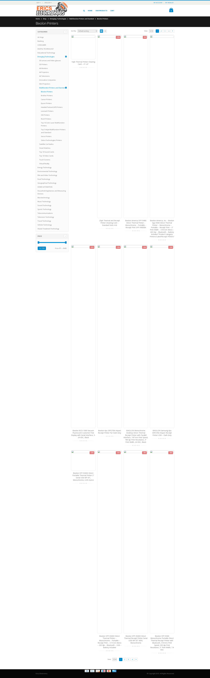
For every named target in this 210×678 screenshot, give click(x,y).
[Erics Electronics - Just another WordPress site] (56, 10)
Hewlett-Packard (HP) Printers (52, 107)
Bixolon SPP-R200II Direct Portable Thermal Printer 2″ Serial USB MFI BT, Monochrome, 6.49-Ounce (83, 476)
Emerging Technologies (58, 19)
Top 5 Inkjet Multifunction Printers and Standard (53, 131)
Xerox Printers (46, 136)
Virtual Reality (44, 163)
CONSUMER (42, 45)
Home (90, 11)
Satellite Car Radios (46, 144)
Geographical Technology (47, 183)
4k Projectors (44, 72)
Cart (112, 11)
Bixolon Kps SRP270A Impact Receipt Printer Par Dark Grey (109, 431)
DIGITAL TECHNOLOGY (46, 49)
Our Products (101, 11)
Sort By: (73, 31)
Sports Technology (44, 209)
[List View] (105, 31)
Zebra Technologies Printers (51, 140)
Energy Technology (45, 167)
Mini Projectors (44, 84)
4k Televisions (44, 76)
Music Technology (44, 201)
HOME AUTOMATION (45, 187)
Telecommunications (45, 213)
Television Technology (46, 217)
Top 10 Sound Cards (46, 152)
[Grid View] (101, 31)
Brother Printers (47, 95)
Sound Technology (44, 205)
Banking (41, 41)
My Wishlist (169, 3)
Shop (44, 19)
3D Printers (43, 64)
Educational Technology (46, 53)
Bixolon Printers (47, 92)
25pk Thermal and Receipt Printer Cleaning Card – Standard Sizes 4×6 (109, 222)
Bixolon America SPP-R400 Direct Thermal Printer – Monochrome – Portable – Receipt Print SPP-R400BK (135, 224)
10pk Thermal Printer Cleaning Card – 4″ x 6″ (83, 63)
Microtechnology (44, 198)
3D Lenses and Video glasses (50, 60)
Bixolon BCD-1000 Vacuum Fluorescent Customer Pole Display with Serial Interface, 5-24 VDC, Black (83, 434)
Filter (42, 248)
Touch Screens (44, 160)
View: (146, 31)
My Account (158, 3)
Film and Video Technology (47, 175)
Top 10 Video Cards (46, 156)
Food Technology (44, 179)
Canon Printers (46, 99)
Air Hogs (41, 37)
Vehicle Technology (45, 225)
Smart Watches (44, 148)
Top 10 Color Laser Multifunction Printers (53, 124)
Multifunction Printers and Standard (81, 19)
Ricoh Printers (46, 119)
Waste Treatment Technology (48, 229)
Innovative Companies (47, 80)
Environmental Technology (47, 171)
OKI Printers (45, 115)
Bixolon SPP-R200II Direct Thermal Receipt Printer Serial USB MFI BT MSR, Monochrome (135, 639)
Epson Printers (46, 103)
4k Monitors (43, 68)
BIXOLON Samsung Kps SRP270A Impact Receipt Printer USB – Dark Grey (162, 432)
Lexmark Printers (47, 111)
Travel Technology (44, 221)
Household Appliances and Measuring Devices (52, 192)
